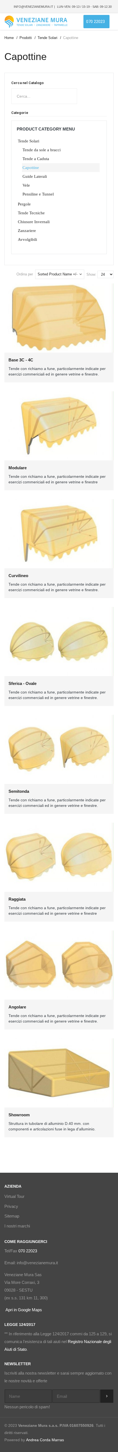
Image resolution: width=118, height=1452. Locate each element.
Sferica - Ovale (22, 683)
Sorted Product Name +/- (57, 274)
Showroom (19, 1114)
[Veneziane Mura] (36, 21)
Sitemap (11, 1216)
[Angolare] (59, 964)
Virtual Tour (14, 1196)
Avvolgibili (27, 239)
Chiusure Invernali (34, 222)
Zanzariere (27, 230)
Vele (26, 185)
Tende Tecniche (31, 213)
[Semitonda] (59, 749)
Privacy (11, 1206)
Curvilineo (18, 575)
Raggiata (17, 899)
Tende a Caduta (36, 159)
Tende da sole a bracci (42, 150)
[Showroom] (59, 1072)
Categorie (19, 113)
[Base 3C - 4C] (59, 317)
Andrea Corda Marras (45, 1440)
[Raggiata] (59, 856)
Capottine (31, 167)
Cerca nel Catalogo (27, 83)
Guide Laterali (35, 176)
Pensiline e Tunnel (38, 194)
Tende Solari (28, 141)
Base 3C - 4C (21, 360)
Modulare (18, 467)
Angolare (17, 1007)
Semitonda (19, 791)
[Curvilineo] (59, 533)
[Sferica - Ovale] (59, 641)
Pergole (24, 204)
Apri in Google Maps (23, 1309)
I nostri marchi (17, 1226)
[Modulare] (59, 425)
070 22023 (27, 1250)
